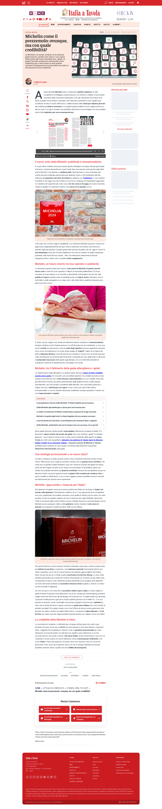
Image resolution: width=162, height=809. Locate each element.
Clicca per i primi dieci (124, 129)
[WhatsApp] (43, 19)
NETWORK (73, 3)
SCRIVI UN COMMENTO (72, 657)
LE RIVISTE (50, 3)
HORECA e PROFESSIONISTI (78, 773)
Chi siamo (96, 773)
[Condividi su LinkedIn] (27, 106)
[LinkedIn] (30, 19)
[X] (27, 19)
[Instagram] (33, 19)
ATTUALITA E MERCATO (112, 32)
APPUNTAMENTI (64, 24)
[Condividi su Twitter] (27, 101)
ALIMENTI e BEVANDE (76, 781)
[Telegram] (37, 19)
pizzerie (85, 675)
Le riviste (95, 767)
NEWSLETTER (62, 3)
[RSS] (50, 19)
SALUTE (107, 24)
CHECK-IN (77, 24)
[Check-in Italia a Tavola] (125, 13)
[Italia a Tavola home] (46, 758)
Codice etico (120, 767)
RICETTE (97, 24)
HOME (102, 32)
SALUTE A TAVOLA (75, 779)
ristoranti (75, 675)
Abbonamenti (121, 3)
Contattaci (96, 776)
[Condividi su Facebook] (27, 97)
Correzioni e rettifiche (122, 770)
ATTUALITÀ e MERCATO (76, 762)
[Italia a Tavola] (81, 12)
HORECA (87, 24)
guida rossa (96, 675)
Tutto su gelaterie (70, 667)
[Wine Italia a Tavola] (37, 13)
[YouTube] (40, 19)
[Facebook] (23, 19)
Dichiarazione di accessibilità (125, 773)
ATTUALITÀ (43, 25)
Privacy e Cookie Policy (123, 762)
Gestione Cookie (121, 764)
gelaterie (64, 675)
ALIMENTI (116, 24)
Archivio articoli (97, 762)
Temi (94, 764)
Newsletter (96, 770)
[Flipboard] (46, 19)
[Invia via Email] (27, 114)
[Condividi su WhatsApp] (27, 110)
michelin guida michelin (49, 675)
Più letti (95, 779)
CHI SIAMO (84, 3)
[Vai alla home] (25, 24)
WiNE (53, 24)
